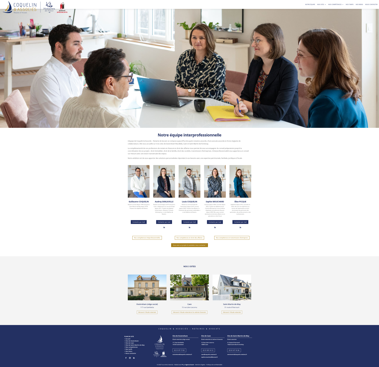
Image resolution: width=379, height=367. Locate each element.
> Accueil (127, 339)
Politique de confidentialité (214, 365)
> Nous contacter (130, 353)
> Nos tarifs (128, 349)
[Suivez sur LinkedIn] (164, 227)
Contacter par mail (138, 222)
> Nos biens (128, 351)
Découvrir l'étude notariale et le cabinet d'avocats (189, 312)
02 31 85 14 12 (208, 350)
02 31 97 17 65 (179, 350)
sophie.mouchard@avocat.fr (209, 357)
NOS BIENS (359, 4)
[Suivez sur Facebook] (126, 357)
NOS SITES (320, 4)
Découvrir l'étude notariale (147, 312)
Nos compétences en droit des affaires (189, 238)
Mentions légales (200, 365)
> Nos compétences (131, 347)
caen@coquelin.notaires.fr (209, 354)
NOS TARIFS (350, 4)
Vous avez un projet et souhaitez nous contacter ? (189, 245)
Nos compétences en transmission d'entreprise (232, 238)
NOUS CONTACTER (371, 4)
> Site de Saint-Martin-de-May (134, 345)
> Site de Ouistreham (131, 341)
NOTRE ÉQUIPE (310, 4)
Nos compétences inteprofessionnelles (147, 238)
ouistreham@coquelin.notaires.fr (182, 354)
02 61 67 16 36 (234, 350)
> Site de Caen (129, 343)
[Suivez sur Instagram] (129, 357)
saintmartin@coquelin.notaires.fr (237, 354)
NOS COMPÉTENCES (335, 4)
